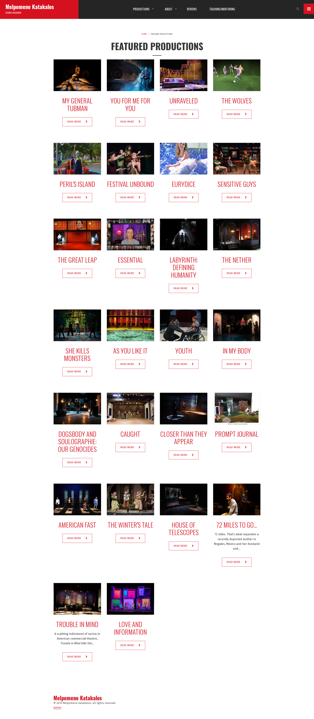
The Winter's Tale (130, 524)
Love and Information (130, 627)
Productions (141, 9)
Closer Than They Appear (183, 437)
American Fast (77, 524)
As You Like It (130, 350)
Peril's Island (77, 184)
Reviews (192, 9)
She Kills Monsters (77, 354)
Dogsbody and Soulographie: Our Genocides (77, 441)
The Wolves (237, 100)
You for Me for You (130, 104)
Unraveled (184, 100)
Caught (130, 434)
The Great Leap (77, 259)
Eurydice (183, 184)
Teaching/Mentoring (222, 9)
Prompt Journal (236, 434)
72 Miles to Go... (236, 524)
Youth (183, 350)
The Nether (236, 259)
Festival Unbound (130, 184)
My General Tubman (77, 104)
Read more (74, 121)
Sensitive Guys (237, 184)
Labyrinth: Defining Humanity (184, 267)
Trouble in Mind (77, 624)
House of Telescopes (184, 528)
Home (144, 34)
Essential (130, 259)
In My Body (237, 350)
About (168, 9)
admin (57, 707)
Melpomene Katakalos (29, 7)
